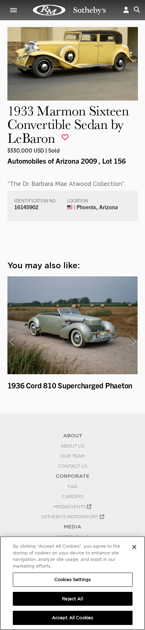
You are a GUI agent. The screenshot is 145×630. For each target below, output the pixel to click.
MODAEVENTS (70, 506)
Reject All (72, 598)
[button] (126, 10)
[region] (72, 583)
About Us (72, 445)
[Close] (134, 547)
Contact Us (72, 466)
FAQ (72, 486)
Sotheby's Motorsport (70, 516)
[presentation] (11, 341)
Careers (72, 496)
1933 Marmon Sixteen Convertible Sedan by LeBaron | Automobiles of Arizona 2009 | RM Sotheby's (69, 10)
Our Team (72, 456)
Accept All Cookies (72, 617)
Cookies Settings (72, 579)
